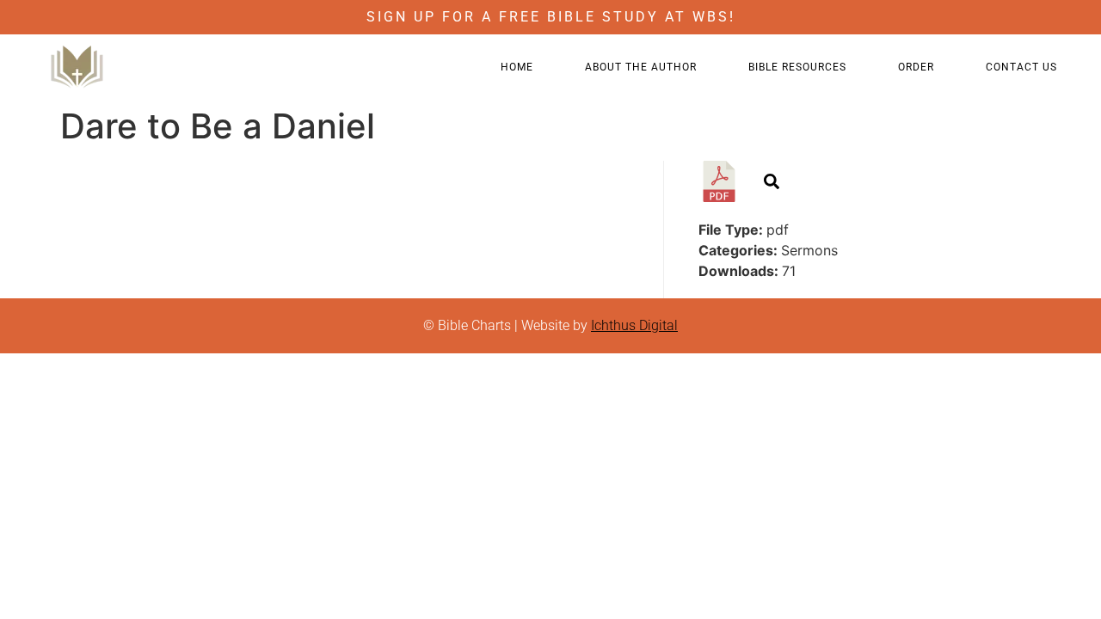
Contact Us (1021, 67)
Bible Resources (797, 67)
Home (517, 67)
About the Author (641, 67)
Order (916, 67)
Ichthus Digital (634, 325)
